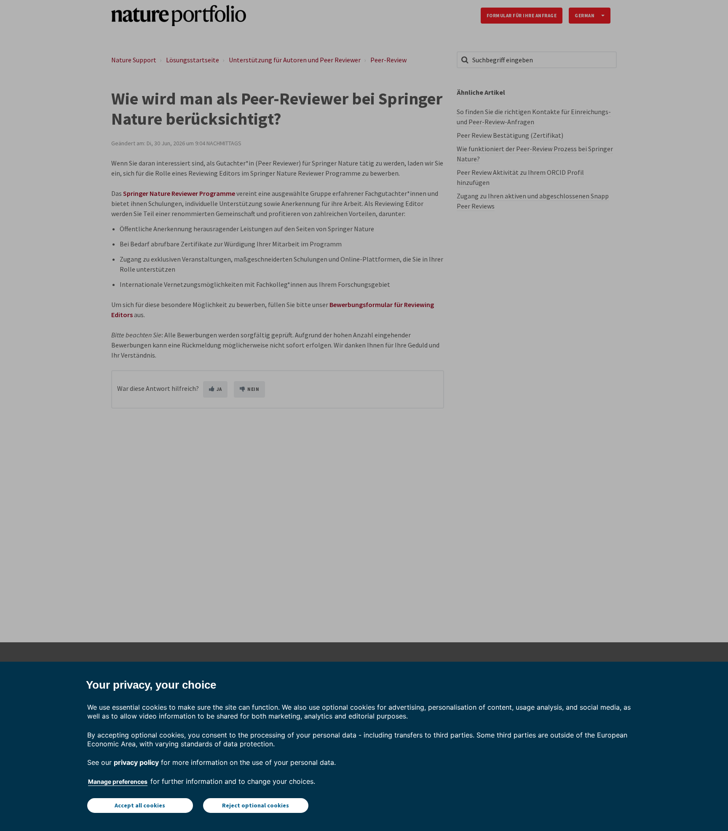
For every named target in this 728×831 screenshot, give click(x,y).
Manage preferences (117, 781)
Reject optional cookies (255, 805)
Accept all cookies (140, 805)
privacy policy (136, 762)
